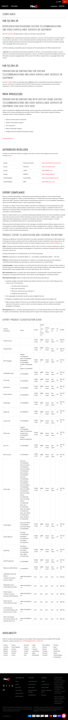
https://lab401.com (47, 170)
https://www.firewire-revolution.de (51, 163)
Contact (43, 681)
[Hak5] (34, 6)
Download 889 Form (8, 138)
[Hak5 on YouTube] (4, 690)
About (16, 681)
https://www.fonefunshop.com (50, 178)
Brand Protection (19, 696)
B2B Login (43, 695)
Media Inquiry (31, 687)
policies (9, 155)
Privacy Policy (18, 690)
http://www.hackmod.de (48, 166)
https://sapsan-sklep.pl (48, 174)
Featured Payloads (32, 681)
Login (59, 1)
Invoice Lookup (44, 687)
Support (17, 684)
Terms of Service (19, 693)
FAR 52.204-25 (9, 82)
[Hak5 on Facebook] (6, 686)
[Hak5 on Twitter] (12, 686)
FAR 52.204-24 (9, 34)
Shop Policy (18, 687)
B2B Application (32, 695)
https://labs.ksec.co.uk (48, 181)
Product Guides (32, 684)
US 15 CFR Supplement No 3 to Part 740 (31, 641)
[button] (6, 6)
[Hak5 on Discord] (4, 686)
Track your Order (45, 684)
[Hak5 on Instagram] (9, 686)
